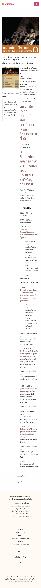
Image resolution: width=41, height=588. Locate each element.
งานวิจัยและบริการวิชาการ (20, 545)
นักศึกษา (20, 542)
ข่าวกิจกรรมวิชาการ (20, 63)
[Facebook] (21, 563)
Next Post (20, 482)
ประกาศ (20, 551)
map (33, 95)
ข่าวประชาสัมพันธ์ (20, 548)
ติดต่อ (20, 554)
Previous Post (20, 476)
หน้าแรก (20, 529)
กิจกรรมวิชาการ (8, 63)
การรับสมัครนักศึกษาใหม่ (20, 539)
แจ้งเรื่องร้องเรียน (20, 557)
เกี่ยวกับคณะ (20, 533)
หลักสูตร (20, 536)
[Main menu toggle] (36, 4)
